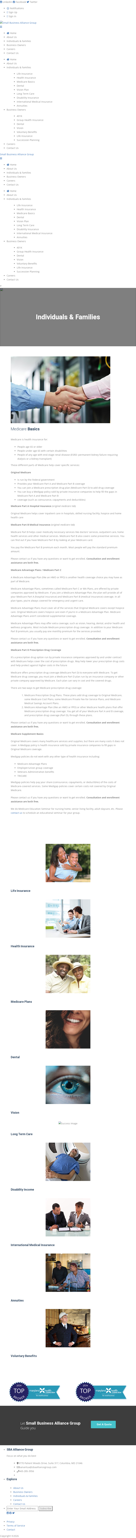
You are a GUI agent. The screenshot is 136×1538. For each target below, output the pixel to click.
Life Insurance (20, 890)
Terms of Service (16, 1525)
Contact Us (19, 1504)
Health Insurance (22, 946)
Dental (15, 1057)
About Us (18, 1488)
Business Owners (23, 1492)
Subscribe (45, 1508)
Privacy (10, 1521)
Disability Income (22, 1189)
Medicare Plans (21, 1001)
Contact (11, 1529)
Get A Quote (104, 1424)
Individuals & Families (25, 1496)
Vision (15, 1112)
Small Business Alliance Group (17, 154)
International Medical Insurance (33, 1245)
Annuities (17, 1300)
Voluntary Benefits (24, 1356)
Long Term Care (22, 1134)
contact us (16, 812)
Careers (17, 1500)
